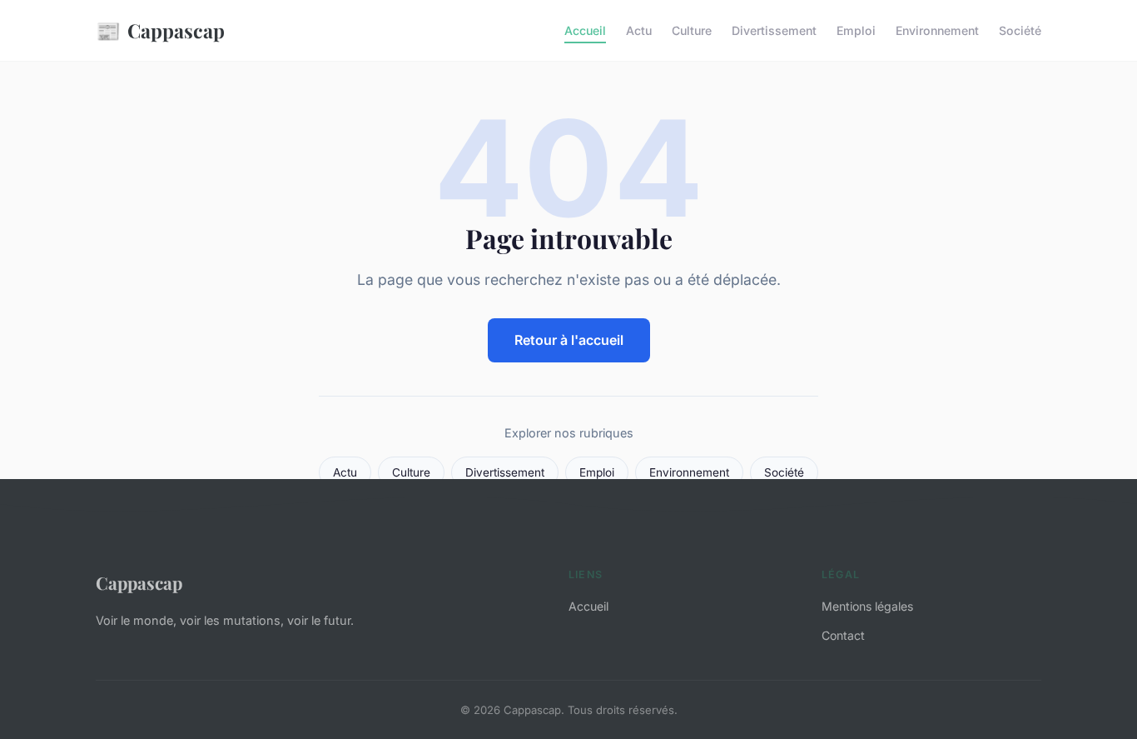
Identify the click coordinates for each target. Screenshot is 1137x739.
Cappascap (160, 30)
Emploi (856, 30)
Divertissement (774, 30)
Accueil (585, 30)
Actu (639, 30)
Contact (843, 635)
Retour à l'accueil (568, 340)
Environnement (937, 30)
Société (1020, 30)
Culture (692, 30)
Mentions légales (867, 606)
